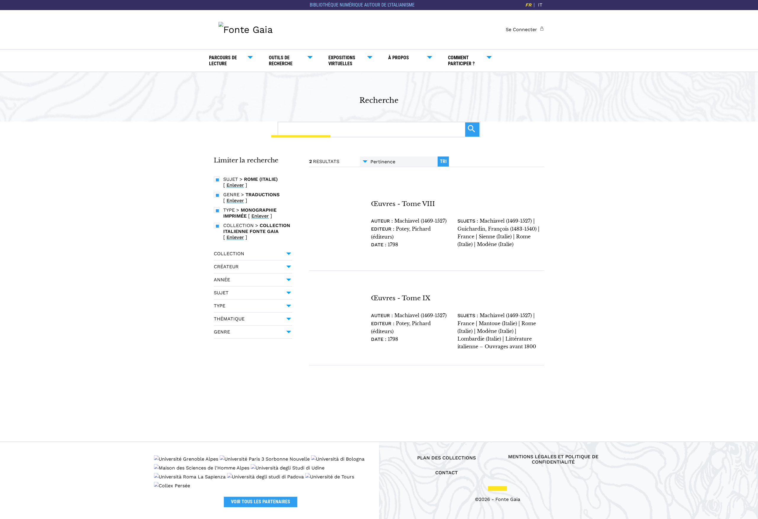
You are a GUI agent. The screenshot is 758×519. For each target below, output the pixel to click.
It (540, 5)
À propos (398, 57)
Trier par (399, 162)
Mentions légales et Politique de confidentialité (553, 459)
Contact (446, 472)
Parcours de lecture (223, 60)
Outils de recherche (281, 60)
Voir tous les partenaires (260, 501)
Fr (529, 5)
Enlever (235, 185)
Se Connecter (521, 29)
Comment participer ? (461, 60)
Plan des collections (446, 458)
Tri (443, 161)
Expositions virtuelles (341, 60)
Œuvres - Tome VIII (403, 204)
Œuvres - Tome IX (400, 298)
